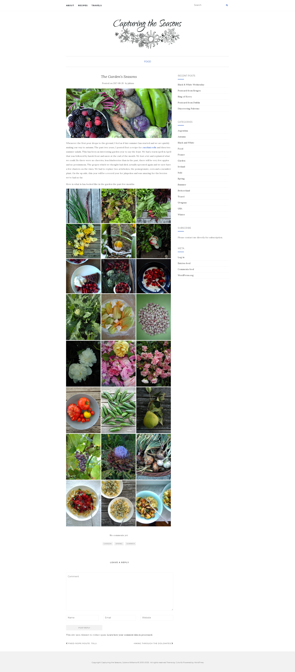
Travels (96, 5)
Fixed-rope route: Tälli (82, 643)
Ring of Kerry (185, 96)
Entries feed (184, 263)
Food (147, 61)
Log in (181, 257)
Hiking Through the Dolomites (153, 643)
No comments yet (119, 535)
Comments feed (186, 269)
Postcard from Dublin (189, 102)
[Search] (227, 5)
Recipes (83, 5)
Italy (180, 172)
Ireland (181, 166)
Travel (181, 196)
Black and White (186, 142)
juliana (131, 83)
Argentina (183, 130)
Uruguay (182, 202)
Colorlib (179, 662)
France (181, 154)
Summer (130, 544)
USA (180, 208)
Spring (119, 544)
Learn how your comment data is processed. (130, 634)
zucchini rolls (149, 147)
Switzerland (184, 190)
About (70, 5)
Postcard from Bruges (189, 90)
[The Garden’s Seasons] (119, 113)
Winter (181, 214)
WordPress (199, 662)
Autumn (182, 136)
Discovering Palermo (188, 108)
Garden (108, 544)
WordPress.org (186, 275)
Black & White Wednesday (191, 84)
